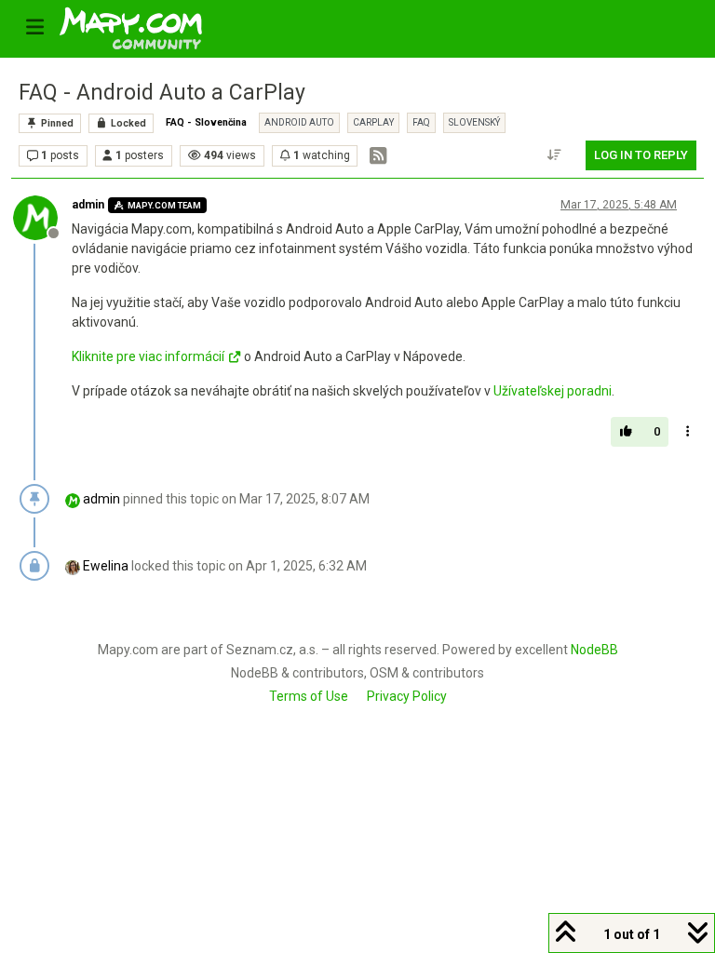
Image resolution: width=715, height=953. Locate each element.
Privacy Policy (407, 696)
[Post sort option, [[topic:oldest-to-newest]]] (555, 155)
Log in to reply (641, 155)
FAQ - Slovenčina (206, 122)
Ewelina (105, 565)
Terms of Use (308, 696)
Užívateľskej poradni (552, 390)
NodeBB (594, 649)
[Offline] (42, 216)
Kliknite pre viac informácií (148, 356)
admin (88, 204)
